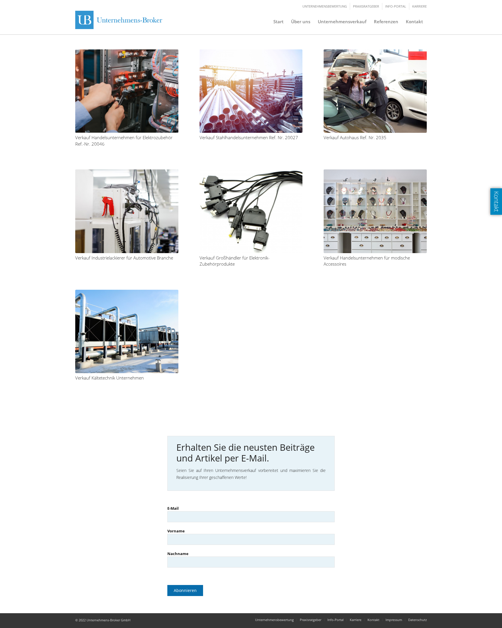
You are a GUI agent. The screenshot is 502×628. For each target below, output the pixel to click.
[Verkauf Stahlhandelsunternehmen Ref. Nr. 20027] (251, 91)
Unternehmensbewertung (324, 6)
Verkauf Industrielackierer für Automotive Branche (124, 258)
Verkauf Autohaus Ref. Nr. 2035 (355, 138)
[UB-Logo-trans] (120, 21)
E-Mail (173, 508)
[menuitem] (278, 21)
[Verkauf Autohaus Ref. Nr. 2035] (375, 91)
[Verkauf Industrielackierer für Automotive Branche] (126, 211)
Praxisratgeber (366, 6)
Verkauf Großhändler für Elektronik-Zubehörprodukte (235, 261)
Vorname (176, 531)
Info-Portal (395, 6)
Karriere (419, 6)
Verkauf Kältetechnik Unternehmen (109, 378)
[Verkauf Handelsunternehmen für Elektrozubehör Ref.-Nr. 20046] (126, 91)
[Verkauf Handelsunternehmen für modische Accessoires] (375, 211)
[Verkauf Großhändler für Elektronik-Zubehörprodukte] (251, 211)
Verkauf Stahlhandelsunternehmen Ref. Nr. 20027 (249, 138)
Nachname (178, 553)
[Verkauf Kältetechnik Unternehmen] (126, 331)
